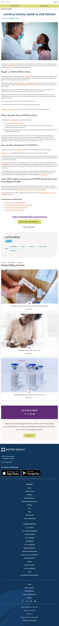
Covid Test (32, 246)
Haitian (29, 561)
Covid (23, 246)
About (29, 488)
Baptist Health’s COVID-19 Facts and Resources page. (30, 189)
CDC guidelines (13, 120)
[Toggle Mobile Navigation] (57, 2)
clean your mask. (42, 174)
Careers (29, 505)
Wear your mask (6, 153)
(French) (29, 534)
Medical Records (29, 498)
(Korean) (29, 538)
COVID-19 (11, 64)
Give (29, 508)
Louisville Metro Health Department (27, 83)
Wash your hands (7, 163)
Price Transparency (29, 518)
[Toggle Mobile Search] (55, 2)
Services (29, 495)
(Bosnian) (29, 568)
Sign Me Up (29, 435)
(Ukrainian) (29, 555)
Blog (29, 512)
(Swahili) (29, 558)
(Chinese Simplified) (29, 531)
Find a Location (15, 6)
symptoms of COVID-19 (17, 123)
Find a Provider (44, 6)
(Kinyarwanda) (29, 575)
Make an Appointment (29, 594)
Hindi (29, 572)
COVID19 (9, 241)
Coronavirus (13, 246)
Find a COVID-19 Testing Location (14, 210)
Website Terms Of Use (30, 610)
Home (29, 584)
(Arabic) (29, 527)
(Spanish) (29, 548)
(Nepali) (29, 541)
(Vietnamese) (29, 551)
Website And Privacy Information (29, 607)
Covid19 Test (13, 250)
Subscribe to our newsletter (9, 109)
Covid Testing (42, 246)
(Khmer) (29, 565)
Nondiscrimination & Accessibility (29, 617)
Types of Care (29, 491)
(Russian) (29, 544)
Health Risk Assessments (28, 222)
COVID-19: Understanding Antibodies (15, 202)
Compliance (29, 614)
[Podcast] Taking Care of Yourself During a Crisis (18, 205)
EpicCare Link (29, 515)
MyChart (29, 598)
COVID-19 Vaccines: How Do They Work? (16, 207)
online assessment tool (44, 193)
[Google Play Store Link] (31, 473)
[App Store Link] (10, 473)
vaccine (9, 67)
